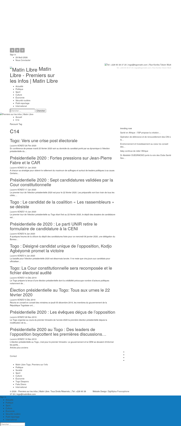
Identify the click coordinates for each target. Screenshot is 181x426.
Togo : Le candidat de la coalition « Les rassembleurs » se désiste (62, 204)
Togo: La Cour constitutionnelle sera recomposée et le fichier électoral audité (61, 270)
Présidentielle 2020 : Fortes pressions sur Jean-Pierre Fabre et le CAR (61, 160)
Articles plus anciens (19, 347)
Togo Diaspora (22, 381)
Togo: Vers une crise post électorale (43, 140)
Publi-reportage (22, 103)
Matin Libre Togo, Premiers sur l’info (32, 364)
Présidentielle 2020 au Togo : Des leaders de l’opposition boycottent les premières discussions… (58, 331)
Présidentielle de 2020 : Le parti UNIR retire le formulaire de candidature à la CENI (53, 226)
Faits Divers (21, 384)
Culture (19, 94)
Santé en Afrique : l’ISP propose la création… (140, 132)
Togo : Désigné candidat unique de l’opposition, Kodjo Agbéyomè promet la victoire (61, 248)
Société (19, 370)
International (21, 106)
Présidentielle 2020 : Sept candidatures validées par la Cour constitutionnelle (61, 182)
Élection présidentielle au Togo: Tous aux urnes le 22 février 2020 (60, 292)
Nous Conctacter (23, 60)
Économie (20, 97)
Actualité (19, 86)
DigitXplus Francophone (118, 391)
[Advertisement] (90, 27)
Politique (19, 89)
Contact (13, 356)
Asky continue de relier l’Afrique (134, 150)
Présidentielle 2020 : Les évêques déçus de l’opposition (62, 312)
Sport (18, 91)
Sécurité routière (23, 100)
